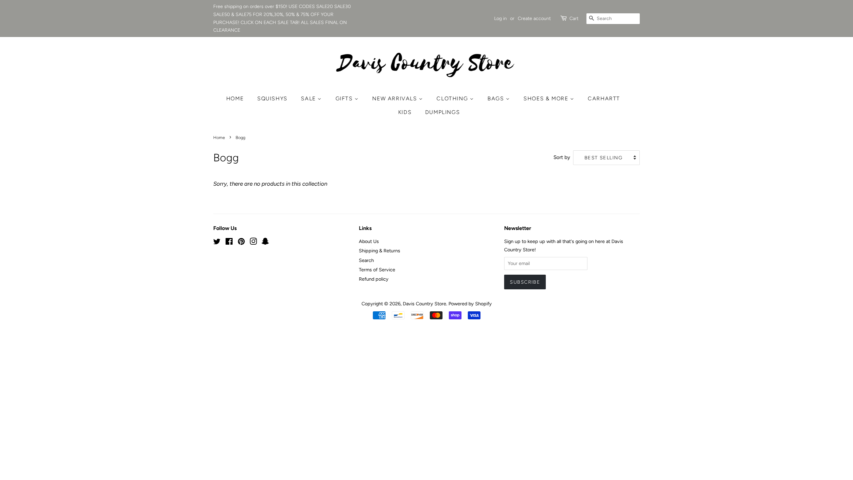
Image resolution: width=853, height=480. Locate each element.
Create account (534, 18)
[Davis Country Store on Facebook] (229, 243)
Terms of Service (377, 270)
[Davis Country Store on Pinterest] (241, 243)
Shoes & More (546, 98)
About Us (369, 241)
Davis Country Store (424, 304)
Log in (500, 18)
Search (366, 260)
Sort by (561, 157)
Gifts (345, 98)
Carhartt (604, 98)
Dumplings (442, 112)
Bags (496, 98)
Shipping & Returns (379, 251)
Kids (405, 112)
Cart (573, 18)
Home (235, 98)
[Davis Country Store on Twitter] (217, 243)
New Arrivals (395, 98)
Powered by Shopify (470, 304)
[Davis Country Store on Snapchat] (265, 243)
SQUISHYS (272, 98)
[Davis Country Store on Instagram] (253, 243)
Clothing (452, 98)
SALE (309, 98)
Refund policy (374, 279)
